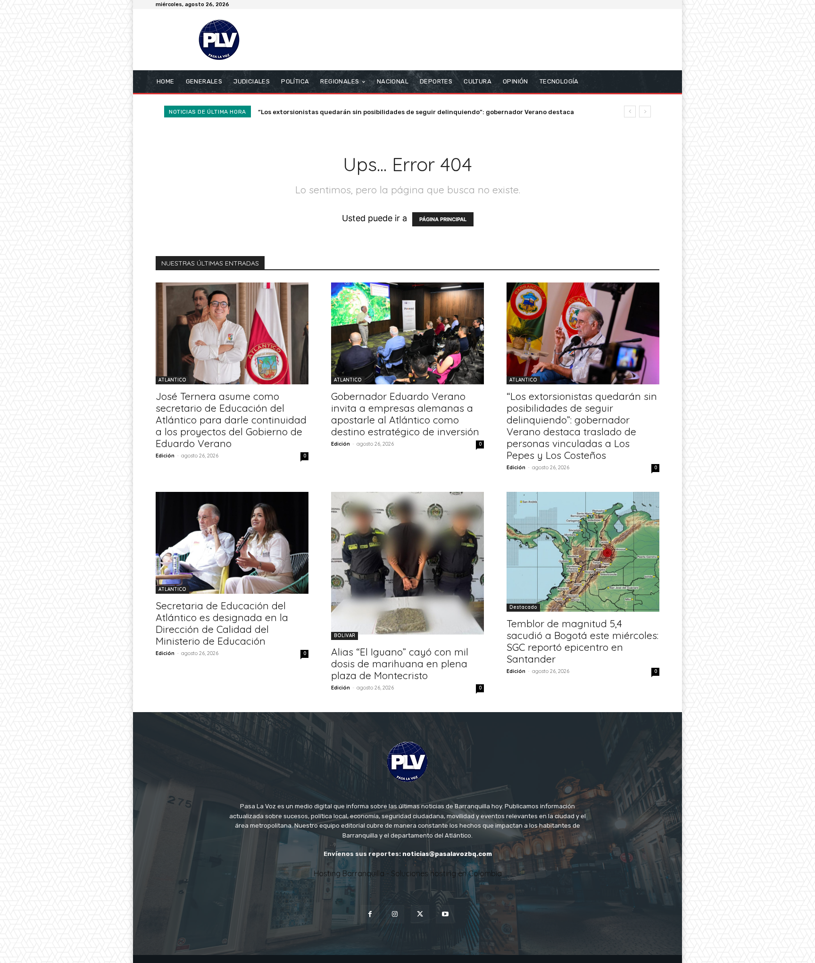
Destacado (523, 607)
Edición (165, 455)
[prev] (630, 111)
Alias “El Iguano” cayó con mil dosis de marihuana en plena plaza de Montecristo (399, 663)
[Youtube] (445, 914)
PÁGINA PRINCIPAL (442, 219)
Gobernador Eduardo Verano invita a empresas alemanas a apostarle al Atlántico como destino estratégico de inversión (405, 414)
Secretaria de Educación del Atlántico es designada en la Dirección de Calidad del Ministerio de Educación (433, 112)
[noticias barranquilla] (223, 39)
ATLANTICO (172, 380)
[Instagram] (395, 914)
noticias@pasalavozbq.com (447, 853)
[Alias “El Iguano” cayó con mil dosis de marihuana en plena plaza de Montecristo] (407, 566)
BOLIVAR (344, 635)
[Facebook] (370, 914)
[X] (420, 914)
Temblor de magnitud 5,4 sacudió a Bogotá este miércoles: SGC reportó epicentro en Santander (582, 641)
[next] (645, 111)
